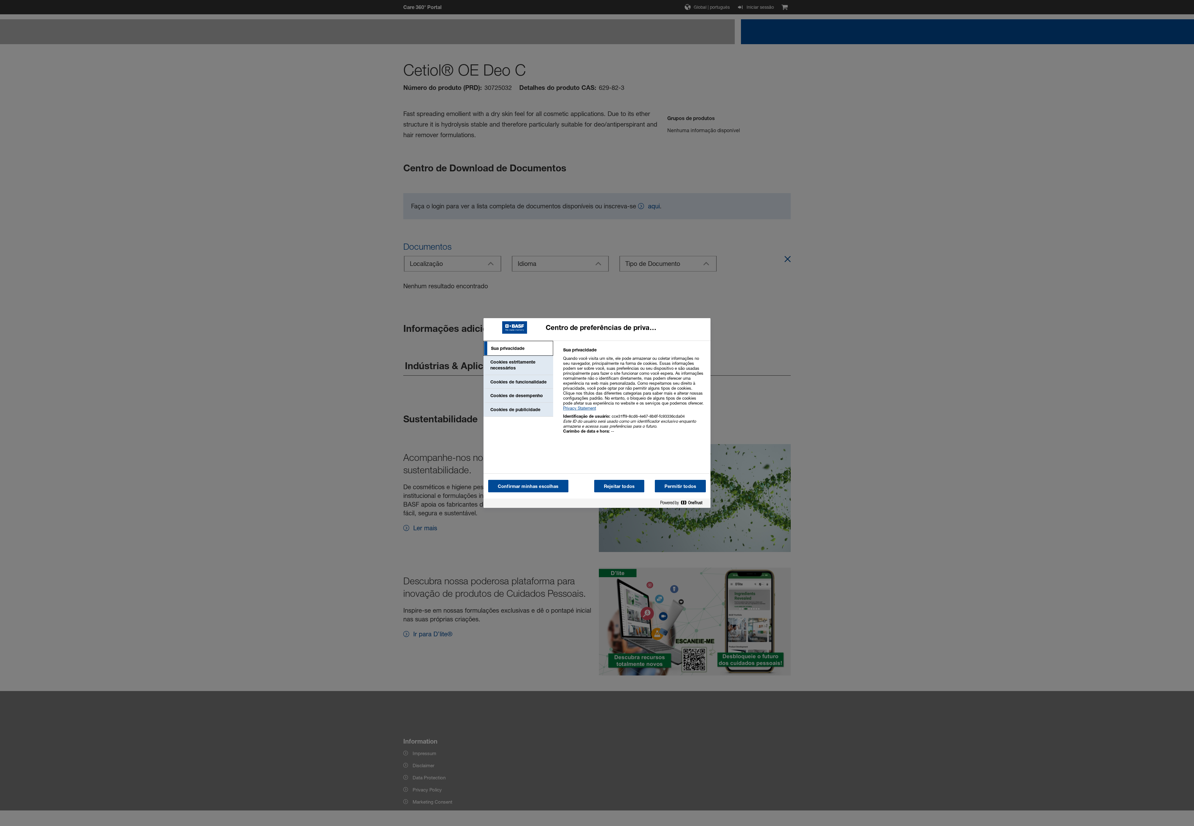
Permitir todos (680, 486)
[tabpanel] (634, 394)
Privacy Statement (579, 408)
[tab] (518, 348)
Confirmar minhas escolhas (528, 486)
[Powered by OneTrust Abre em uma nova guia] (683, 504)
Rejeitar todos (619, 486)
